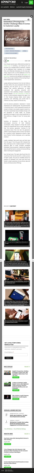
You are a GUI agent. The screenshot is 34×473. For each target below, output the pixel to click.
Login (26, 2)
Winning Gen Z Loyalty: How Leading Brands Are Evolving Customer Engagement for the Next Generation (19, 424)
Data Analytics (9, 48)
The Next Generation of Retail (20, 93)
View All (26, 366)
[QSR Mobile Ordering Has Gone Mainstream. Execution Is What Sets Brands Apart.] (17, 277)
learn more (16, 377)
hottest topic (7, 65)
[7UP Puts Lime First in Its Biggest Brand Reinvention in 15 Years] (17, 237)
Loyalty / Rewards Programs (13, 51)
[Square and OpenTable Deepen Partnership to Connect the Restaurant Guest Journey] (17, 316)
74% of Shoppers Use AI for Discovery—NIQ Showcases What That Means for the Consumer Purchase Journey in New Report (16, 451)
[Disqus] (17, 185)
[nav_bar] (31, 2)
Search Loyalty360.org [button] (22, 2)
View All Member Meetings (20, 428)
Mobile (24, 51)
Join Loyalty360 (5, 7)
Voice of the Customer (11, 53)
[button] (17, 4)
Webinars (12, 7)
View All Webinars (8, 428)
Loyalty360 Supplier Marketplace (24, 7)
